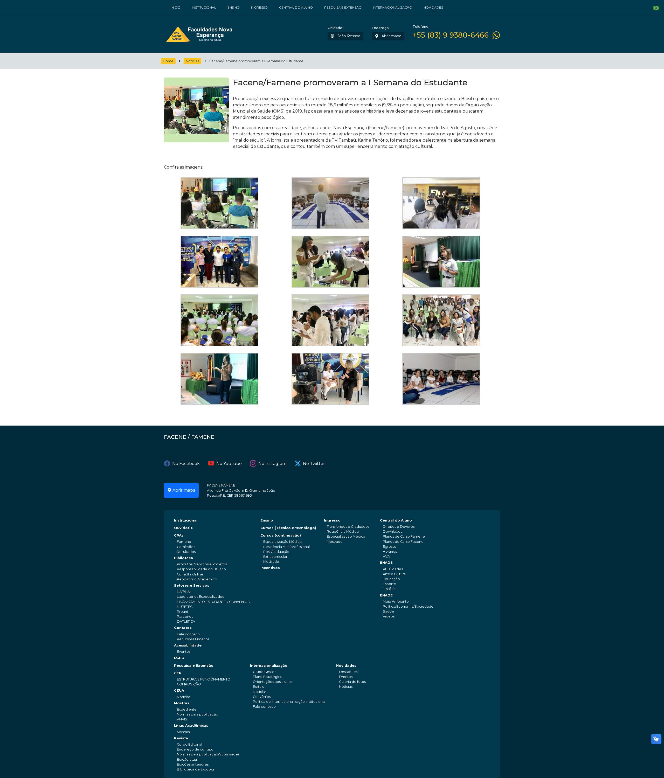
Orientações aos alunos (272, 682)
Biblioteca (183, 558)
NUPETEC (184, 607)
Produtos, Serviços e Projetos (202, 564)
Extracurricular (275, 557)
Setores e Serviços (191, 585)
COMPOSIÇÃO (189, 684)
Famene (184, 542)
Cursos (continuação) (280, 535)
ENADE (386, 563)
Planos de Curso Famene (404, 536)
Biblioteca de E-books (195, 769)
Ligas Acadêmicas (191, 725)
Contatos (183, 628)
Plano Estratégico (267, 677)
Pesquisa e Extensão (343, 7)
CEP (178, 673)
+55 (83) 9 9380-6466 (451, 35)
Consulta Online (190, 574)
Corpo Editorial (189, 744)
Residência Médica (343, 531)
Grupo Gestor (264, 672)
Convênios (262, 697)
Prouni (182, 612)
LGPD (179, 658)
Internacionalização (392, 7)
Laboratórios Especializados (200, 597)
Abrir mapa (391, 36)
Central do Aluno (296, 7)
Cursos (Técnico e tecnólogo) (288, 528)
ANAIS (182, 719)
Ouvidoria (183, 528)
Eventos (183, 652)
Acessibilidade (188, 645)
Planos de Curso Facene (403, 542)
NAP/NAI (184, 592)
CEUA (179, 690)
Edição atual (187, 759)
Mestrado (271, 562)
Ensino (233, 7)
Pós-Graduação (276, 552)
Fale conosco (188, 634)
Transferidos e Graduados (348, 527)
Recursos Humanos (193, 639)
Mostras (181, 703)
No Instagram (272, 463)
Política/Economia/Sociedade (408, 606)
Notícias (192, 61)
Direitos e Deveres (398, 527)
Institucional (204, 7)
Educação (391, 579)
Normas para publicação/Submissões (208, 754)
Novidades (433, 7)
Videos (389, 616)
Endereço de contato (195, 749)
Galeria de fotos (352, 682)
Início (176, 7)
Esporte (389, 584)
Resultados (186, 552)
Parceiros (185, 617)
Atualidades (393, 569)
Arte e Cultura (394, 574)
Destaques (348, 672)
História (389, 589)
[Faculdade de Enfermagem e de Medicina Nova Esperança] (199, 33)
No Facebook (186, 463)
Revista (181, 738)
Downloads (392, 531)
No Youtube (229, 463)
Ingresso (259, 7)
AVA (386, 556)
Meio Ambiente (396, 601)
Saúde (388, 611)
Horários (390, 551)
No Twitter (314, 463)
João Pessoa (348, 36)
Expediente (187, 709)
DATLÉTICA (186, 621)
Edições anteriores (193, 764)
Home (168, 61)
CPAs (179, 535)
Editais (258, 687)
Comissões (186, 547)
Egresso (389, 546)
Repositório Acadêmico (197, 579)
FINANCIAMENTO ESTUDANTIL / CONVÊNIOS (213, 602)
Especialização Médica (282, 542)
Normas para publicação (197, 714)
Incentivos (270, 568)
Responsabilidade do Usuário (201, 569)
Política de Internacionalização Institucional (289, 702)
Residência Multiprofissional (286, 547)
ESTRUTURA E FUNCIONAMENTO (203, 679)
